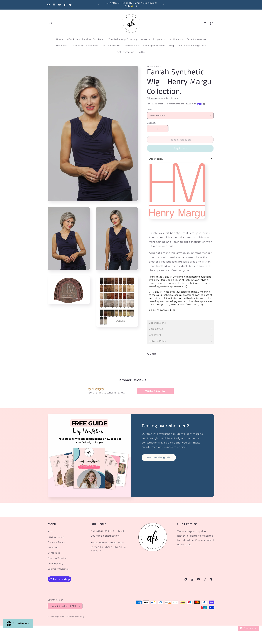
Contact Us (249, 628)
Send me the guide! (158, 457)
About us (53, 547)
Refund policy (55, 563)
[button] (51, 23)
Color (149, 109)
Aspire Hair (60, 617)
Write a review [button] (155, 391)
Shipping (151, 98)
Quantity (151, 123)
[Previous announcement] (98, 5)
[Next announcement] (163, 5)
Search (51, 531)
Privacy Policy (56, 537)
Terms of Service (57, 558)
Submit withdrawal (58, 568)
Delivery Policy (56, 542)
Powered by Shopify (75, 617)
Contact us (54, 552)
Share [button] (153, 354)
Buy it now (180, 148)
